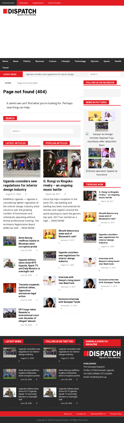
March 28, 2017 (53, 194)
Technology (80, 61)
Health (118, 61)
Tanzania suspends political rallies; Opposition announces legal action (29, 290)
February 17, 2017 (68, 287)
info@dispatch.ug (98, 376)
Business (40, 61)
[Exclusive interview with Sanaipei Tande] (49, 302)
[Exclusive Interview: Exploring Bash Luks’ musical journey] (108, 153)
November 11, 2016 (69, 305)
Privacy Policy (116, 414)
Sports (107, 61)
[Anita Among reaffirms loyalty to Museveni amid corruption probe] (9, 241)
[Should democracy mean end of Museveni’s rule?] (49, 234)
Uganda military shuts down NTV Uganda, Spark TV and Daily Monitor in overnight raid (29, 266)
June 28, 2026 (26, 275)
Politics (27, 61)
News (15, 61)
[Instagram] (115, 3)
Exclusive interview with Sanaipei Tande (109, 281)
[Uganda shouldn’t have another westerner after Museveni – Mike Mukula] (94, 116)
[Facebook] (98, 3)
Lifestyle (65, 61)
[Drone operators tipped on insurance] (101, 173)
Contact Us (81, 414)
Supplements (38, 3)
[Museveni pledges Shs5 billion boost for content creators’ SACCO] (108, 116)
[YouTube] (121, 3)
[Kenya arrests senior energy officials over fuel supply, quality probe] (94, 163)
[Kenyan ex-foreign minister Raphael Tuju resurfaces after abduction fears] (101, 139)
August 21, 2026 (13, 194)
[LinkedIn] (110, 3)
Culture (52, 61)
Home (5, 61)
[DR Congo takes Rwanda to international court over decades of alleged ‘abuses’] (9, 313)
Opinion (95, 61)
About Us (68, 414)
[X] (104, 3)
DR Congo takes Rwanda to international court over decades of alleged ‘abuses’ (29, 315)
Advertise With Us (98, 414)
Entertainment (8, 3)
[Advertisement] (85, 31)
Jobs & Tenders (54, 3)
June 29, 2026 (26, 250)
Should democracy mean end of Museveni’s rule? (69, 233)
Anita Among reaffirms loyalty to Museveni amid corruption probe (29, 373)
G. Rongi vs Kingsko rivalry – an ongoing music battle (58, 185)
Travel (6, 67)
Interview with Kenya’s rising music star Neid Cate (69, 280)
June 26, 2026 (26, 300)
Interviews (23, 3)
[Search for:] (104, 74)
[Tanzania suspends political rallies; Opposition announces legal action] (9, 288)
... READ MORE (27, 227)
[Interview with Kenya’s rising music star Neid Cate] (49, 280)
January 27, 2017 (67, 240)
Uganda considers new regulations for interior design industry (20, 185)
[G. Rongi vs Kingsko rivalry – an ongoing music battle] (62, 163)
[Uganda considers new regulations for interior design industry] (22, 163)
